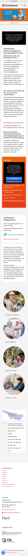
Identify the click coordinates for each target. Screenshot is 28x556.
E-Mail (9, 451)
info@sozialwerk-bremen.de (12, 512)
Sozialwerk (4, 472)
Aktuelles (4, 474)
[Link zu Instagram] (16, 1)
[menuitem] (20, 5)
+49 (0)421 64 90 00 (9, 509)
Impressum (4, 480)
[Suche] (20, 5)
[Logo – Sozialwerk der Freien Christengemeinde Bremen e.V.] (11, 5)
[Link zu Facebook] (12, 1)
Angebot (4, 476)
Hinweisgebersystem (7, 486)
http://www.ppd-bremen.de (11, 239)
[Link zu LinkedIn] (14, 1)
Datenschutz (5, 482)
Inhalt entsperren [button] (14, 178)
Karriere (4, 478)
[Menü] (24, 5)
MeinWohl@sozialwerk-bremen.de (14, 200)
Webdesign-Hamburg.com (12, 552)
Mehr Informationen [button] (14, 42)
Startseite (4, 470)
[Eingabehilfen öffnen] (3, 553)
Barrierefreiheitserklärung (8, 484)
